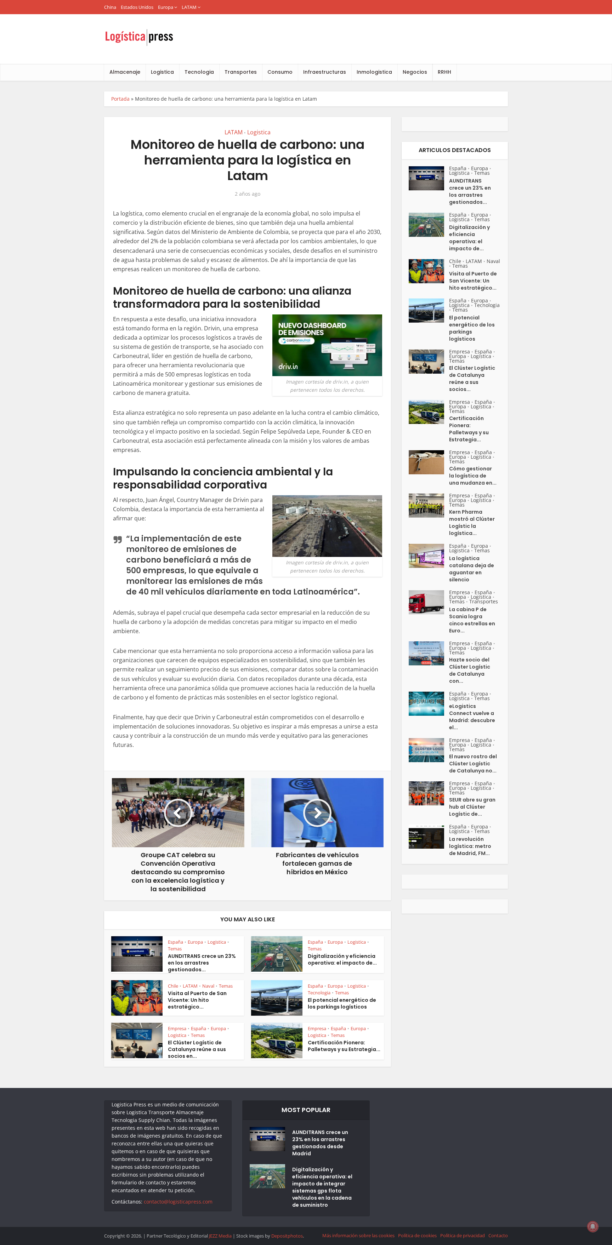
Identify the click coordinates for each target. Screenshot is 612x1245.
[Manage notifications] (593, 1226)
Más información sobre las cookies (358, 1235)
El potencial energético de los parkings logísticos (342, 1003)
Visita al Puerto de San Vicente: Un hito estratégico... (197, 1000)
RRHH (444, 72)
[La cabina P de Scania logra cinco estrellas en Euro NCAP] (429, 602)
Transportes (241, 72)
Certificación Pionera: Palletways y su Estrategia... (344, 1046)
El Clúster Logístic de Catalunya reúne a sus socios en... (197, 1049)
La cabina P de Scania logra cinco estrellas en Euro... (472, 620)
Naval (208, 986)
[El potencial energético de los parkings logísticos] (429, 310)
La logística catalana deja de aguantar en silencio (471, 569)
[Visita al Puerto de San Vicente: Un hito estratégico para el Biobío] (429, 271)
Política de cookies (417, 1235)
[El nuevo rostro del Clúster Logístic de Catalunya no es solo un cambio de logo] (429, 750)
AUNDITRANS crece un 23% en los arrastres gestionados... (202, 963)
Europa (165, 7)
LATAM (189, 7)
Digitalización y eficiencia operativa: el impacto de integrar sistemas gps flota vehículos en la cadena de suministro (322, 1187)
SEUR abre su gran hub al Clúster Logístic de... (472, 806)
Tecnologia (199, 72)
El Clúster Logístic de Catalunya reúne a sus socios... (472, 378)
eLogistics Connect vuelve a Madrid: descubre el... (472, 717)
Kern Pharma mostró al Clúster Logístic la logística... (472, 522)
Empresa (177, 1028)
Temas (175, 948)
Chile (173, 986)
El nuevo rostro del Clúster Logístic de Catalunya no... (473, 763)
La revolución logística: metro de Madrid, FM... (470, 846)
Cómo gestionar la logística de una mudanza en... (473, 475)
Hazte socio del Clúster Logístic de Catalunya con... (469, 670)
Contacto (498, 1235)
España (175, 942)
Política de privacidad (462, 1235)
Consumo (280, 72)
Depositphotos (287, 1236)
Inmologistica (374, 72)
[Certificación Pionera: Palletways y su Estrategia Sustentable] (429, 412)
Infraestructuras (324, 72)
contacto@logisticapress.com (178, 1201)
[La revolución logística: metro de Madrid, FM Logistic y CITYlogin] (429, 837)
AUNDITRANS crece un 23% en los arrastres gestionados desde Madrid (320, 1143)
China (110, 7)
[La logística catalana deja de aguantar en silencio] (429, 556)
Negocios (415, 72)
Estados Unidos (137, 7)
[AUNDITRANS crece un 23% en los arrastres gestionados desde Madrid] (429, 178)
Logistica (162, 72)
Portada (120, 98)
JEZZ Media (221, 1236)
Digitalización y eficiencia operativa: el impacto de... (342, 959)
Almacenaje (124, 72)
